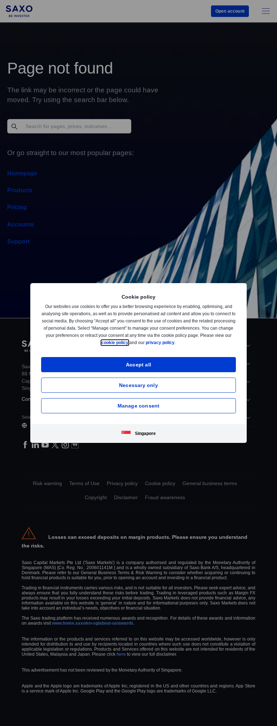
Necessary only (138, 385)
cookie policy (131, 342)
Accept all (138, 364)
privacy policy (177, 342)
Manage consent (139, 405)
